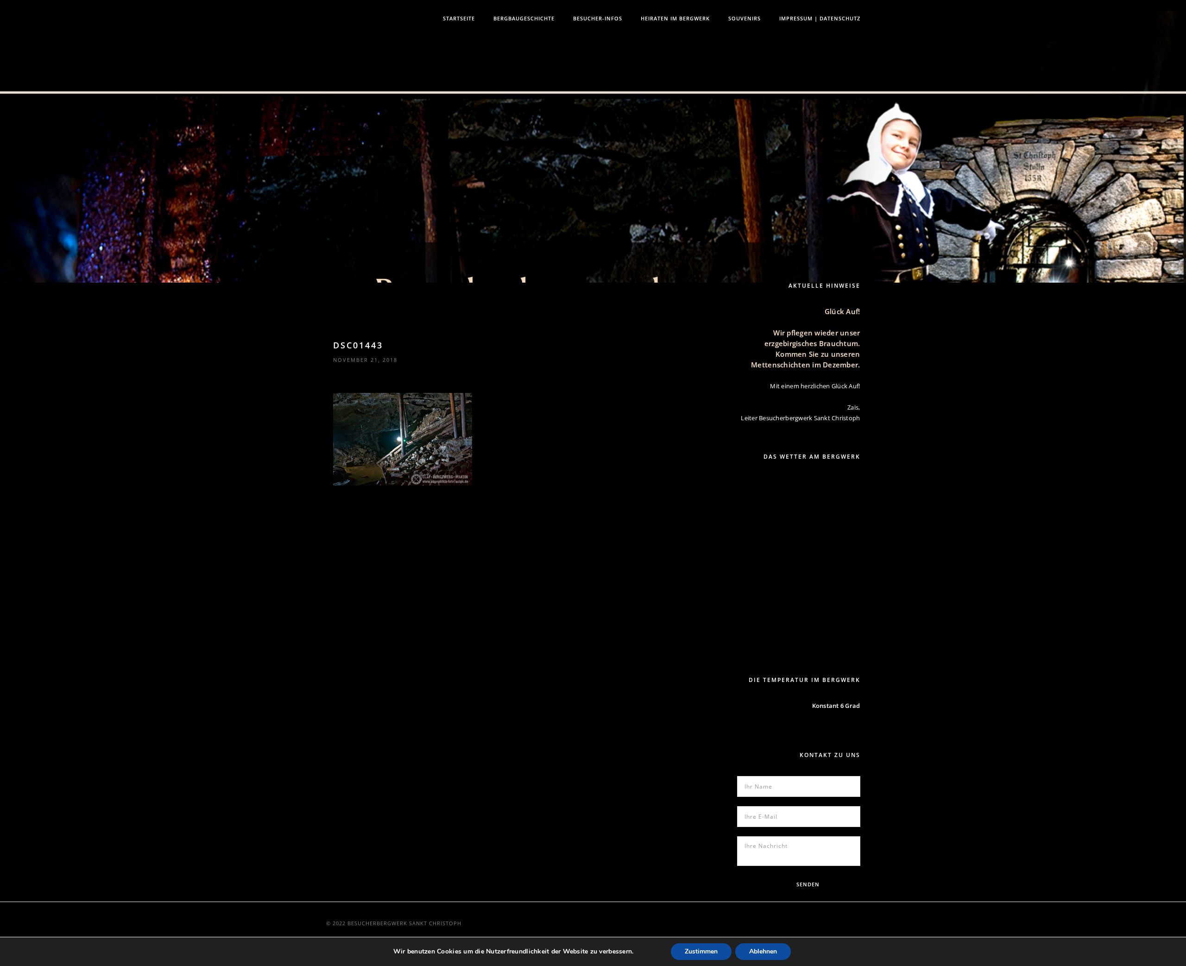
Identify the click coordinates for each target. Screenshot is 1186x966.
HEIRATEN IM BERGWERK (675, 18)
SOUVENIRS (744, 18)
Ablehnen (763, 951)
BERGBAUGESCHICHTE (524, 18)
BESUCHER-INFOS (597, 18)
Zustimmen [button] (701, 951)
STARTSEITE (459, 18)
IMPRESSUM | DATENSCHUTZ (819, 18)
